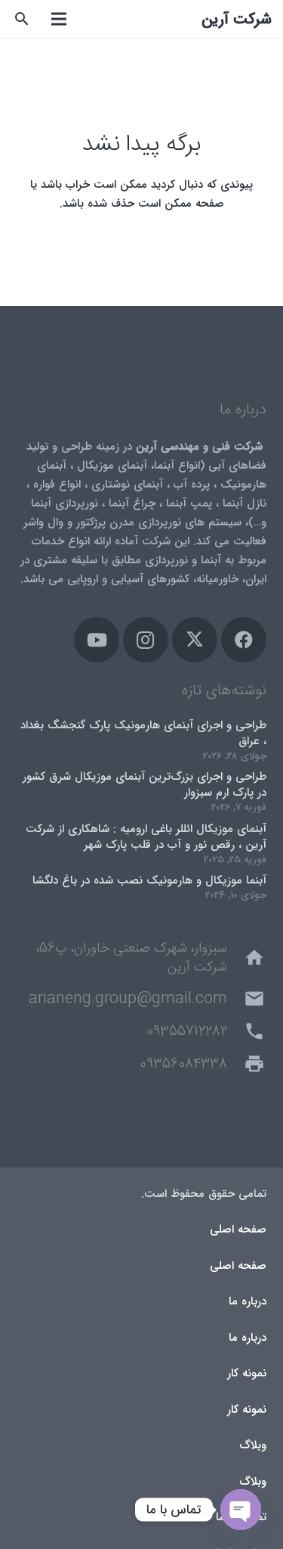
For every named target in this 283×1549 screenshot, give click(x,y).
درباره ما (247, 1301)
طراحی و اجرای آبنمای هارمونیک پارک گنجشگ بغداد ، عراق (143, 733)
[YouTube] (96, 639)
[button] (22, 19)
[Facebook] (243, 639)
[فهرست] (58, 19)
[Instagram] (145, 639)
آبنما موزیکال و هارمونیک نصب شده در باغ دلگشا (149, 880)
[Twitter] (194, 639)
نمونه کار (246, 1373)
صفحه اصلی (238, 1229)
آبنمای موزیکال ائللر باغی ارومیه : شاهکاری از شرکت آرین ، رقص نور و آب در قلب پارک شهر (146, 837)
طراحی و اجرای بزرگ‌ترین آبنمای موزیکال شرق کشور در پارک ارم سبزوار (144, 785)
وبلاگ (252, 1445)
